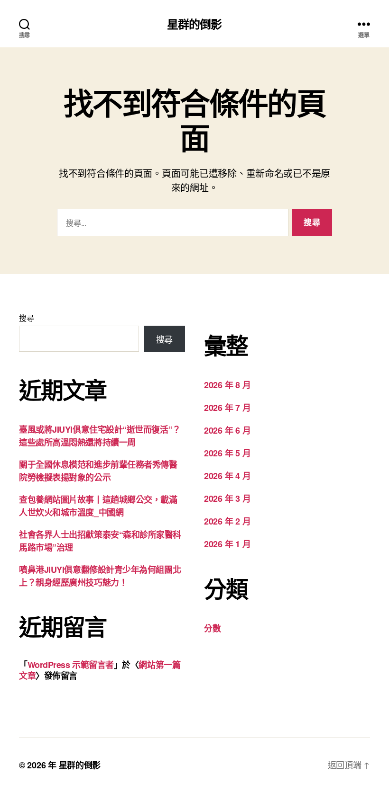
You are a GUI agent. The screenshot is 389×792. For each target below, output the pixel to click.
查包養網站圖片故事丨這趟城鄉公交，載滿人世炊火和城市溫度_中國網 (98, 505)
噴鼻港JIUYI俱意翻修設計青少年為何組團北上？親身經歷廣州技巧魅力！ (100, 575)
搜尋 (26, 317)
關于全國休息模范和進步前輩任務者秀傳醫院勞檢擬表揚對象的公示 (98, 470)
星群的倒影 (194, 23)
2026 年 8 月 (227, 385)
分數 (212, 628)
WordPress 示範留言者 (71, 665)
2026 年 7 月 (227, 407)
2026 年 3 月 (227, 498)
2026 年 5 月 (227, 453)
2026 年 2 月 (227, 521)
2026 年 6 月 (227, 430)
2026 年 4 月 (227, 476)
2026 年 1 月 (227, 544)
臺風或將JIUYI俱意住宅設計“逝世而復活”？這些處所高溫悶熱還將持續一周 (100, 435)
